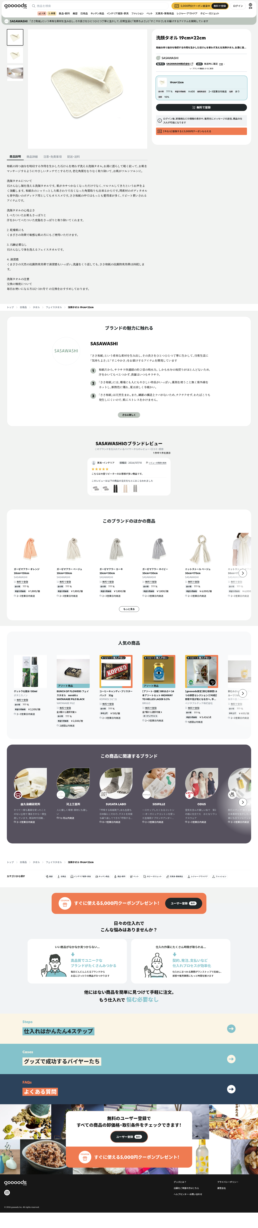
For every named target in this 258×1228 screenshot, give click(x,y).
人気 (43, 13)
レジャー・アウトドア (187, 13)
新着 (53, 13)
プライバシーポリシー (227, 1181)
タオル (36, 307)
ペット (149, 13)
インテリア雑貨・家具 (118, 13)
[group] (183, 903)
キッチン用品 (97, 13)
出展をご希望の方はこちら (186, 1188)
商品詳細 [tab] (32, 157)
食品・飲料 (64, 13)
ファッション (137, 13)
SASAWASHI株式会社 (178, 63)
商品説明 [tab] (15, 156)
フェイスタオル (54, 307)
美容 (75, 13)
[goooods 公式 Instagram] (7, 1192)
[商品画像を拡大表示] (88, 89)
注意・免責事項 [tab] (52, 157)
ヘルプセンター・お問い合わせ (188, 1194)
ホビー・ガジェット (209, 13)
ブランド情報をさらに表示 (202, 68)
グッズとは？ (180, 1181)
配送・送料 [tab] (73, 157)
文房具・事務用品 (165, 13)
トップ (10, 307)
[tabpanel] (77, 227)
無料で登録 (22, 581)
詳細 (221, 64)
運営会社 (221, 1188)
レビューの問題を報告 (157, 463)
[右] (243, 573)
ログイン (238, 6)
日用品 (84, 13)
